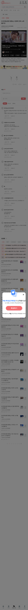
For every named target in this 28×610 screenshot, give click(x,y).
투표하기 (14, 308)
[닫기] (23, 294)
